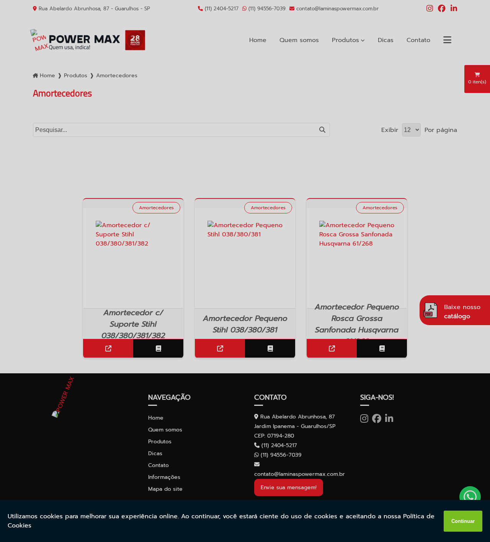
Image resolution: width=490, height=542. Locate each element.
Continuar (463, 521)
